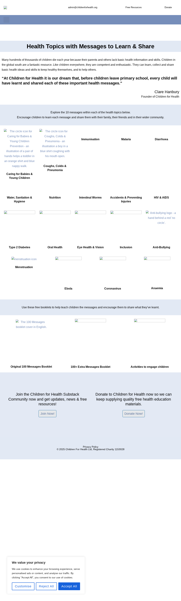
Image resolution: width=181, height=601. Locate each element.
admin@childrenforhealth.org (82, 7)
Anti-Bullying (161, 247)
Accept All (69, 586)
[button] (6, 20)
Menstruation (24, 267)
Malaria (126, 139)
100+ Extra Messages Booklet (90, 366)
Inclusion (126, 247)
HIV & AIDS (161, 197)
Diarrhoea (161, 139)
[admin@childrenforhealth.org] (64, 7)
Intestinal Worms (90, 197)
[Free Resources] (122, 7)
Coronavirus (112, 288)
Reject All (46, 586)
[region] (46, 575)
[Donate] (161, 7)
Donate (168, 7)
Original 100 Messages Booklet (31, 366)
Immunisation (90, 139)
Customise (23, 586)
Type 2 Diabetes (19, 247)
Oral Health (55, 247)
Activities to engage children (150, 366)
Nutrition (55, 197)
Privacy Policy (90, 446)
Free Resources (133, 7)
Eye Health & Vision (90, 247)
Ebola (68, 288)
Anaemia (157, 288)
